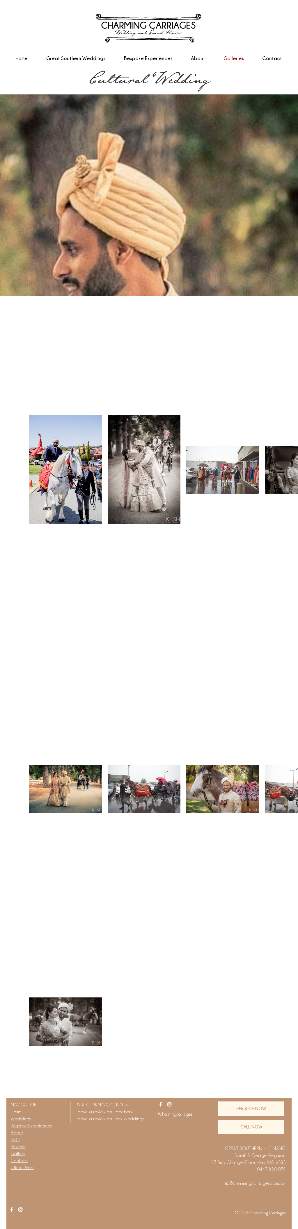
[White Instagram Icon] (169, 1104)
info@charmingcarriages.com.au (253, 1183)
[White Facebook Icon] (161, 1104)
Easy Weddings (128, 1119)
